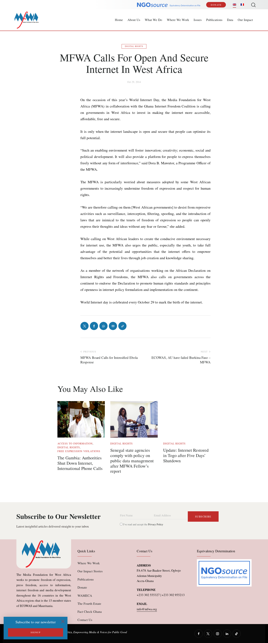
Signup (35, 632)
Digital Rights (134, 46)
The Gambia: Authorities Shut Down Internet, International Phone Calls (79, 463)
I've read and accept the (142, 524)
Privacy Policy (155, 524)
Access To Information (75, 443)
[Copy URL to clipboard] (122, 326)
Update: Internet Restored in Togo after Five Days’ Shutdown (186, 455)
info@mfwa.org (147, 609)
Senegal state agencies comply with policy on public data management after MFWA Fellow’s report (132, 461)
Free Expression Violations (78, 451)
